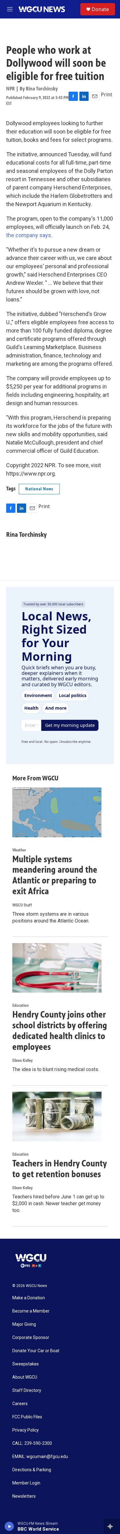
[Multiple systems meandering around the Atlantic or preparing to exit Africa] (57, 812)
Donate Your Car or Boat (35, 1351)
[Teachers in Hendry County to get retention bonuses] (57, 1117)
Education (20, 1005)
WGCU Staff (22, 905)
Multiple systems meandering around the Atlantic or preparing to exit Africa (54, 875)
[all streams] (112, 1526)
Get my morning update (70, 725)
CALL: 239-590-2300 (32, 1443)
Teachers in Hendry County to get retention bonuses (59, 1169)
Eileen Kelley (22, 1060)
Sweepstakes (25, 1364)
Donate (100, 9)
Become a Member (31, 1311)
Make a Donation (28, 1298)
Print (106, 94)
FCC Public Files (27, 1417)
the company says (28, 235)
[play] (9, 1526)
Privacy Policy (25, 1430)
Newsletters (24, 1496)
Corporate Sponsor (30, 1337)
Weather (19, 850)
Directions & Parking (31, 1470)
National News (39, 489)
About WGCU (24, 1377)
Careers (20, 1403)
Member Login (26, 1483)
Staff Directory (26, 1390)
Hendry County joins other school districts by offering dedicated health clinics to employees (59, 1030)
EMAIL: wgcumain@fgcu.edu (40, 1456)
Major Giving (24, 1324)
